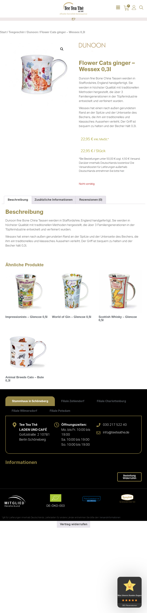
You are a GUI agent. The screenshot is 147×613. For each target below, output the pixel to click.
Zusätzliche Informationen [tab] (54, 199)
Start (3, 32)
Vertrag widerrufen (73, 524)
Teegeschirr (17, 32)
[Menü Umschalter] (73, 19)
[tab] (30, 401)
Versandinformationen (109, 517)
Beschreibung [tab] (18, 199)
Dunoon (32, 32)
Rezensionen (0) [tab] (90, 199)
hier (122, 171)
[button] (118, 7)
